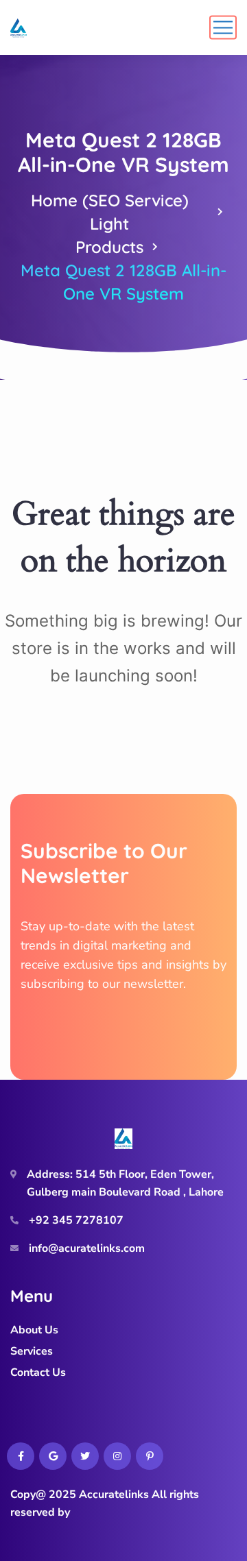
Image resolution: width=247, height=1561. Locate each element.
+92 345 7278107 (76, 1220)
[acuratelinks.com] (18, 27)
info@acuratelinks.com (87, 1248)
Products (109, 247)
